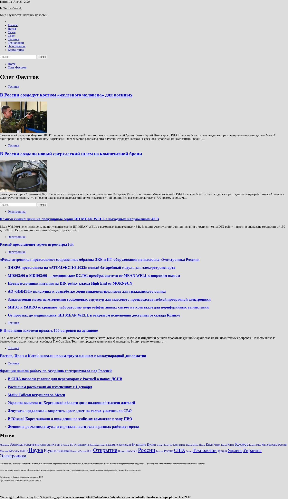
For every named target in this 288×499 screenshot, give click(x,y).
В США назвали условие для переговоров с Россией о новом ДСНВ (65, 379)
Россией (132, 450)
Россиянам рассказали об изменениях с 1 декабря (50, 387)
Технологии (16, 42)
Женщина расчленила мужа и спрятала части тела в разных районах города (73, 426)
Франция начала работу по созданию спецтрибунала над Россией (56, 371)
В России (65, 445)
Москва (4, 451)
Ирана (202, 445)
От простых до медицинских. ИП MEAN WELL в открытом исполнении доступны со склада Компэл (94, 315)
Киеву (217, 444)
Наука (12, 28)
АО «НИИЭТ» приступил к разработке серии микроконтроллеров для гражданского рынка (87, 291)
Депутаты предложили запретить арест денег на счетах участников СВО (70, 411)
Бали (57, 444)
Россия (168, 450)
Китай (224, 445)
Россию (159, 451)
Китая (231, 444)
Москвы (14, 450)
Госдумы (168, 445)
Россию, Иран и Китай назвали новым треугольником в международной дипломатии (73, 356)
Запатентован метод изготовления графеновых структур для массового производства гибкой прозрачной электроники (109, 299)
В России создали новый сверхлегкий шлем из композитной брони (71, 153)
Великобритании (97, 445)
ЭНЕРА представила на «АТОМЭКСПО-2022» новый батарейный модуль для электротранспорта (91, 267)
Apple (43, 444)
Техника (13, 39)
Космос (13, 25)
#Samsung (4, 445)
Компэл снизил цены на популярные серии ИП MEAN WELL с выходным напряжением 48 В (79, 219)
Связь (11, 32)
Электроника (16, 46)
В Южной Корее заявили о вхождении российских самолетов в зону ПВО (70, 419)
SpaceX (50, 444)
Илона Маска (192, 445)
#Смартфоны (31, 444)
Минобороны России (274, 444)
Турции (222, 450)
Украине (235, 450)
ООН (89, 451)
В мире (160, 445)
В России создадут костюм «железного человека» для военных (66, 94)
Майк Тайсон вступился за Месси (36, 395)
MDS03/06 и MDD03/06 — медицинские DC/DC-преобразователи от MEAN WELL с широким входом (94, 275)
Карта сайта (16, 49)
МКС (258, 445)
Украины (252, 450)
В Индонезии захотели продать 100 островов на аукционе (49, 330)
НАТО (24, 450)
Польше (122, 451)
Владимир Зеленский (118, 444)
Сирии (189, 451)
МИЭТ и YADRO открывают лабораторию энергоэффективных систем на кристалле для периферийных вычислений (108, 307)
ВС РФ (73, 444)
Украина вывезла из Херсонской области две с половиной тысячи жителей (71, 403)
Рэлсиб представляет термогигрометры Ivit (36, 244)
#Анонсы (16, 444)
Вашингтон (83, 444)
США (179, 450)
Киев (209, 444)
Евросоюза (179, 444)
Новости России (78, 451)
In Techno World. (11, 8)
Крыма (252, 445)
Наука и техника (57, 451)
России (146, 450)
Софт (11, 35)
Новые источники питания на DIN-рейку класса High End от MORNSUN (70, 283)
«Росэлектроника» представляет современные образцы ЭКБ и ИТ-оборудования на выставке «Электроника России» (100, 259)
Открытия (105, 450)
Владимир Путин (144, 444)
